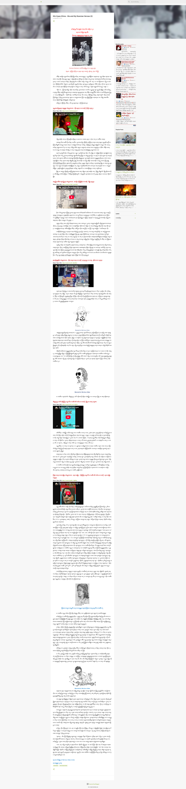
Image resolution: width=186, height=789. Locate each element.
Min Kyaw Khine (63, 765)
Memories (55, 765)
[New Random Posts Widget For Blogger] (134, 125)
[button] (54, 21)
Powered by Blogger (93, 784)
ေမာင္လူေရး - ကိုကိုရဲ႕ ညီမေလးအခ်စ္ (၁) (125, 172)
